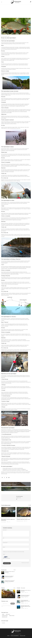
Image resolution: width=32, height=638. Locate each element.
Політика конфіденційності (15, 635)
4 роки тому (4, 596)
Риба (8, 36)
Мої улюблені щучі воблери (12, 484)
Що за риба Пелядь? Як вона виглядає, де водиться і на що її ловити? (14, 489)
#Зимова (3, 614)
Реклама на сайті (22, 635)
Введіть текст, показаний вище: (6, 558)
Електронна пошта (5, 542)
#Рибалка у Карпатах (11, 615)
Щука (19, 483)
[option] (8, 514)
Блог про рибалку (4, 36)
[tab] (18, 587)
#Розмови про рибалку (5, 615)
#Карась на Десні (8, 614)
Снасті (16, 483)
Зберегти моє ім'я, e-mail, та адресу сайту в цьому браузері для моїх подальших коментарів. (14, 551)
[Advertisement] (16, 10)
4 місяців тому (22, 592)
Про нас (8, 635)
